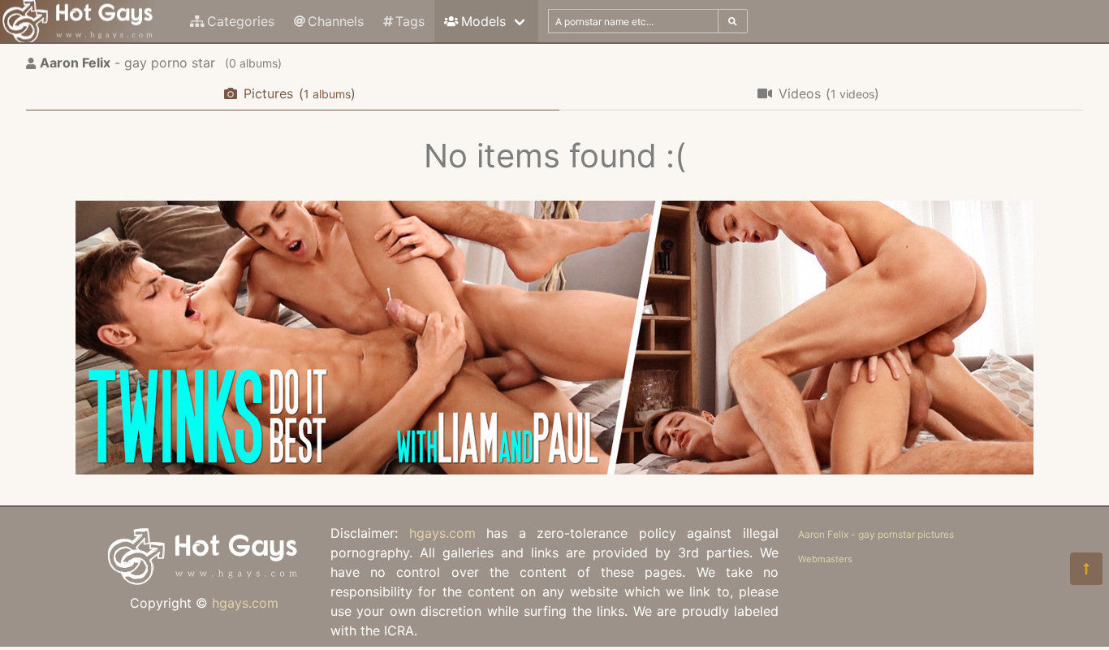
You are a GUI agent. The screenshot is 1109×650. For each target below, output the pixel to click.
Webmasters (825, 559)
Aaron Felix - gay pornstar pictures (876, 534)
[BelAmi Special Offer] (554, 470)
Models (483, 21)
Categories (240, 21)
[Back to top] (1086, 568)
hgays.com (245, 603)
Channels (336, 21)
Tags (410, 21)
